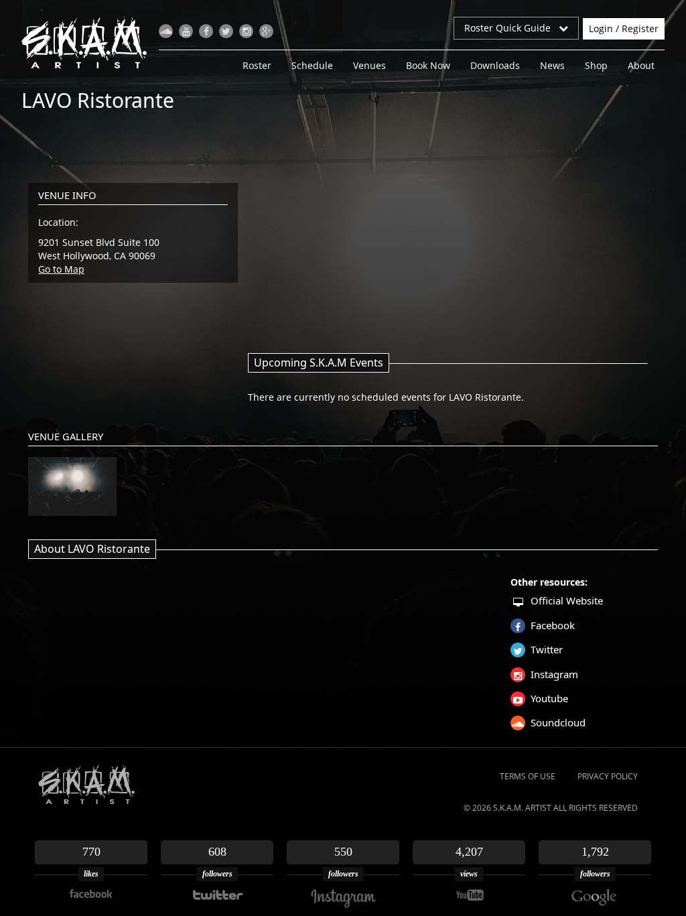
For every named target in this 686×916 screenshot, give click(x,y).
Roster (257, 65)
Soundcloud (558, 722)
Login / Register (624, 28)
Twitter (547, 649)
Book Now (428, 65)
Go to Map (61, 269)
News (552, 65)
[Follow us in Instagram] (246, 31)
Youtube (549, 698)
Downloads (495, 65)
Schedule (312, 65)
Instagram (554, 674)
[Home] (89, 42)
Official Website (567, 600)
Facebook (553, 625)
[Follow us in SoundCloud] (166, 31)
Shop (596, 65)
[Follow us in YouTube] (186, 31)
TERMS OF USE (527, 776)
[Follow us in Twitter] (226, 31)
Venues (369, 65)
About (641, 65)
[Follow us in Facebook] (206, 31)
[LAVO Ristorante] (72, 486)
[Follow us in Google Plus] (266, 31)
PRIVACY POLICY (607, 776)
